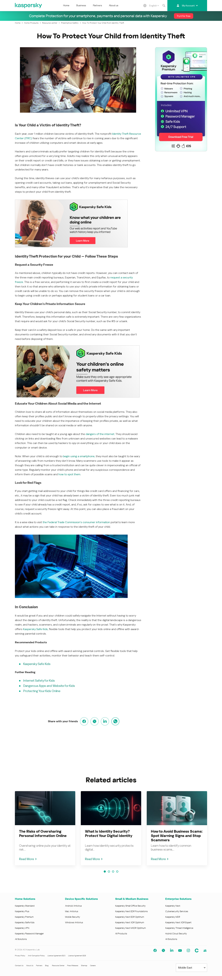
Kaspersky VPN (22, 928)
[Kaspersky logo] (28, 5)
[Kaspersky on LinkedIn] (172, 950)
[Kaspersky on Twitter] (163, 950)
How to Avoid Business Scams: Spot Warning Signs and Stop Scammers (177, 835)
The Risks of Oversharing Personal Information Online (43, 833)
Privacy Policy (20, 956)
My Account (188, 5)
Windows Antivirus (74, 922)
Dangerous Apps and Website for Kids (49, 686)
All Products (121, 933)
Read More (26, 859)
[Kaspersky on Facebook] (155, 950)
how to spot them (69, 474)
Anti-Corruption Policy (36, 956)
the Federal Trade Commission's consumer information (76, 522)
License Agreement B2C (56, 956)
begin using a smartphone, (79, 456)
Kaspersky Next (172, 905)
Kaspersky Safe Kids (35, 629)
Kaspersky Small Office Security (130, 905)
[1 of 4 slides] (105, 871)
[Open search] (164, 5)
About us (113, 5)
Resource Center (58, 965)
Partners (97, 5)
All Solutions (21, 939)
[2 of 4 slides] (109, 871)
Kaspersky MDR (172, 917)
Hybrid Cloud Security (176, 933)
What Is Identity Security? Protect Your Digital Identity (108, 833)
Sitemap (84, 965)
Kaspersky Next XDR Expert (178, 922)
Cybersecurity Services (176, 911)
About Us (29, 965)
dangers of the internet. (100, 434)
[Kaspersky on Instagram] (188, 950)
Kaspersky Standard (25, 905)
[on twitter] (94, 721)
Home (66, 5)
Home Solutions (25, 898)
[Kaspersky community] (197, 950)
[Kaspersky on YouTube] (180, 950)
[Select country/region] (145, 5)
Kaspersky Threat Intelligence (179, 928)
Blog (47, 965)
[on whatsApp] (115, 721)
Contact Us (19, 965)
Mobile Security (72, 917)
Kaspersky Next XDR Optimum (129, 922)
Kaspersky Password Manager (29, 933)
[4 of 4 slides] (117, 871)
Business (81, 5)
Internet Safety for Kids (39, 680)
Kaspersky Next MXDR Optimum (130, 928)
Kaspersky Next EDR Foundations (131, 911)
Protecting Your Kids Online (41, 691)
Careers (93, 965)
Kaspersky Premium (24, 917)
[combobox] (154, 5)
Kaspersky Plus (22, 911)
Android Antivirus (73, 905)
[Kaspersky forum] (205, 950)
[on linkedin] (105, 721)
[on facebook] (84, 721)
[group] (45, 828)
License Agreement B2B (77, 956)
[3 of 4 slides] (113, 871)
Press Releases (72, 965)
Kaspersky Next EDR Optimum (129, 917)
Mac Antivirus (71, 911)
